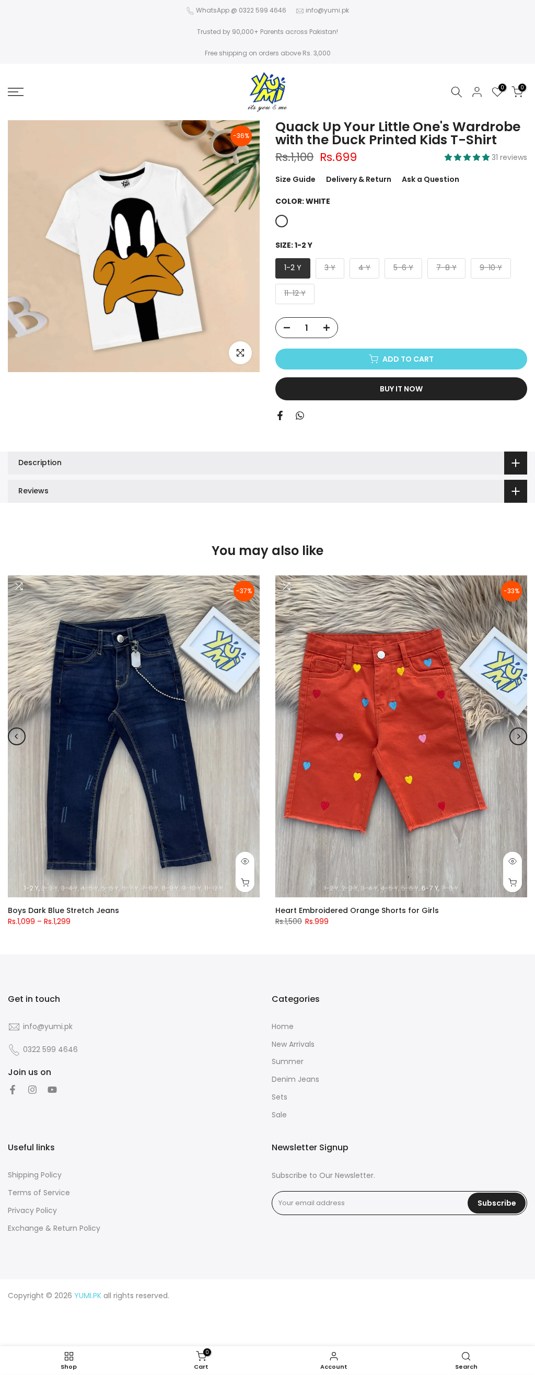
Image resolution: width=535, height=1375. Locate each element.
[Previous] (17, 736)
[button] (468, 157)
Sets (279, 1097)
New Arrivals (293, 1044)
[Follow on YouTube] (52, 1089)
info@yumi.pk (327, 10)
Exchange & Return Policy (54, 1228)
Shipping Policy (35, 1175)
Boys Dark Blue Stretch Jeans (63, 910)
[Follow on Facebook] (12, 1089)
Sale (279, 1115)
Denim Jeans (295, 1079)
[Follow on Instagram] (32, 1089)
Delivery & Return (358, 179)
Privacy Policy (32, 1211)
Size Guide (295, 179)
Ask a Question (430, 179)
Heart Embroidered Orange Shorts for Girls (357, 910)
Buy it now (401, 389)
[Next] (518, 736)
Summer (288, 1062)
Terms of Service (39, 1193)
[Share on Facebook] (280, 415)
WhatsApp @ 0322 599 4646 (241, 10)
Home (283, 1027)
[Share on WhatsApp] (300, 415)
